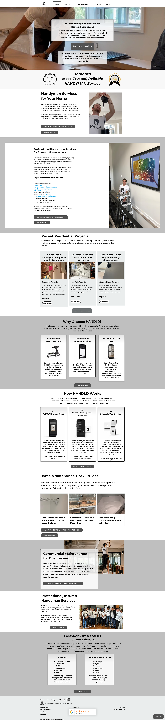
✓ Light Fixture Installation (42, 183)
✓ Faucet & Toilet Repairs (42, 193)
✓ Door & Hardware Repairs (42, 202)
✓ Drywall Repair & (42, 195)
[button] (54, 270)
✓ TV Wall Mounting (40, 191)
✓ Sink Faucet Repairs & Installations (45, 187)
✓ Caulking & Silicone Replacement (45, 197)
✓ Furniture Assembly (41, 199)
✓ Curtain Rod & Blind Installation (44, 201)
